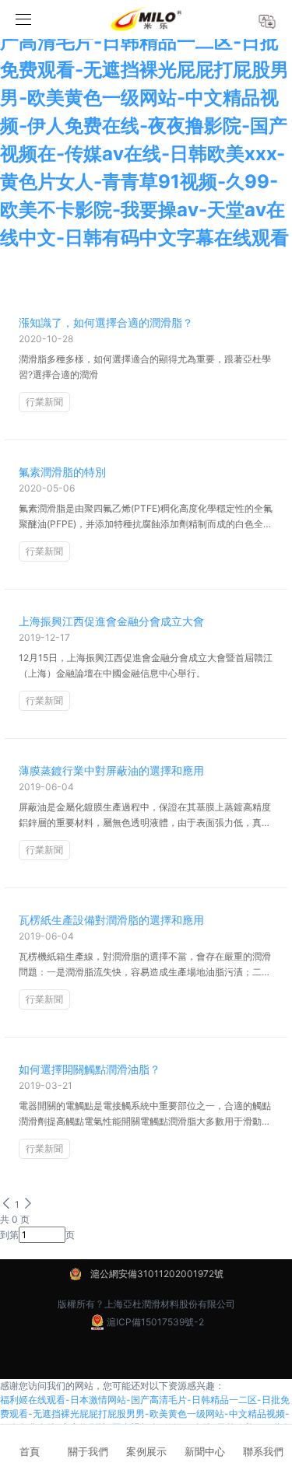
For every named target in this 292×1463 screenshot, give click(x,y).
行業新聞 (44, 402)
